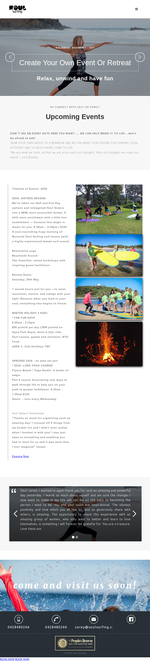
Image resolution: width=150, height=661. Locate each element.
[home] (17, 9)
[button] (137, 9)
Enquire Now (20, 456)
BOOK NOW (7, 659)
